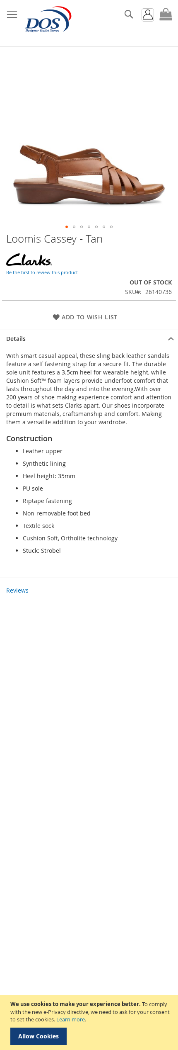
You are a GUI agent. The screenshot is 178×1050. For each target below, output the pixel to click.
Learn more (70, 1019)
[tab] (89, 339)
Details (16, 339)
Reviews (17, 590)
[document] (90, 1022)
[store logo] (47, 19)
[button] (66, 227)
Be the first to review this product (42, 272)
